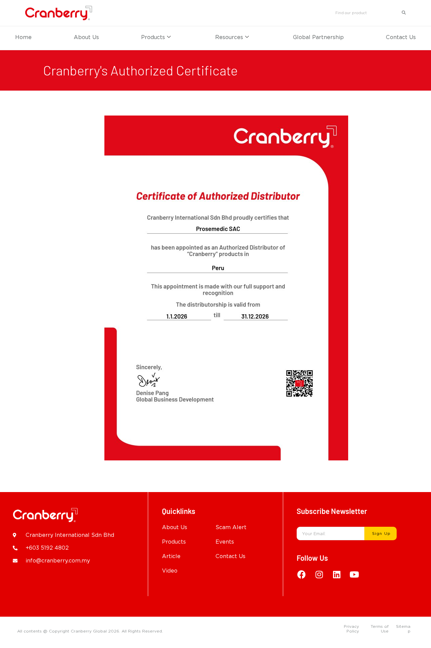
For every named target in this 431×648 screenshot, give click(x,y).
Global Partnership (318, 37)
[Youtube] (354, 574)
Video (169, 571)
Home (23, 37)
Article (171, 556)
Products (153, 37)
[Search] (404, 13)
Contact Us (401, 37)
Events (225, 542)
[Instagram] (319, 574)
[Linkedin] (336, 574)
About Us (86, 37)
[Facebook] (301, 574)
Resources (229, 37)
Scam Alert (231, 527)
